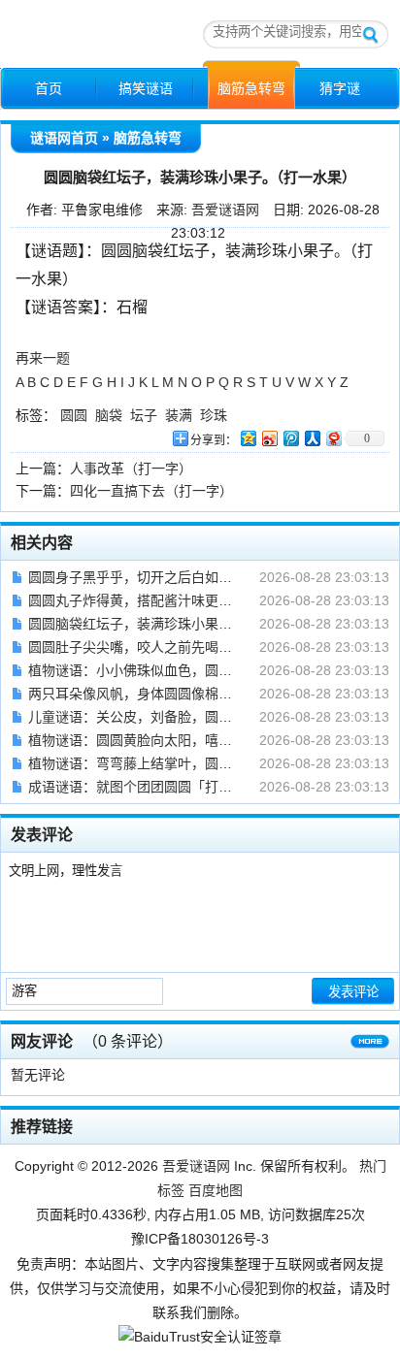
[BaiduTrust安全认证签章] (200, 1337)
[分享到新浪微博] (269, 438)
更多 (369, 1046)
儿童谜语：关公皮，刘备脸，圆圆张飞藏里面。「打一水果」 (208, 717)
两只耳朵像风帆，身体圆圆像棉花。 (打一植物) (171, 693)
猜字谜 (339, 88)
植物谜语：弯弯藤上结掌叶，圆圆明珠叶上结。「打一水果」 (208, 763)
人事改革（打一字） (131, 468)
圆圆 (73, 415)
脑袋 (108, 415)
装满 (178, 415)
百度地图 (215, 1190)
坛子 (143, 415)
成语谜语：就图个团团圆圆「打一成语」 (150, 786)
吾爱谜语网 (225, 209)
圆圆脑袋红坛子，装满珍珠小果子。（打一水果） (174, 623)
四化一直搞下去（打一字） (151, 491)
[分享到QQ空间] (247, 438)
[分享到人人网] (311, 438)
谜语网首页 (64, 138)
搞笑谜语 (145, 88)
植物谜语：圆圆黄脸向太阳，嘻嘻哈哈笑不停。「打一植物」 (208, 740)
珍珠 (213, 415)
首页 (48, 88)
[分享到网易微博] (333, 438)
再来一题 (43, 358)
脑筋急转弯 (251, 88)
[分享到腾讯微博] (290, 438)
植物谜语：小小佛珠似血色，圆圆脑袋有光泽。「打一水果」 (208, 670)
